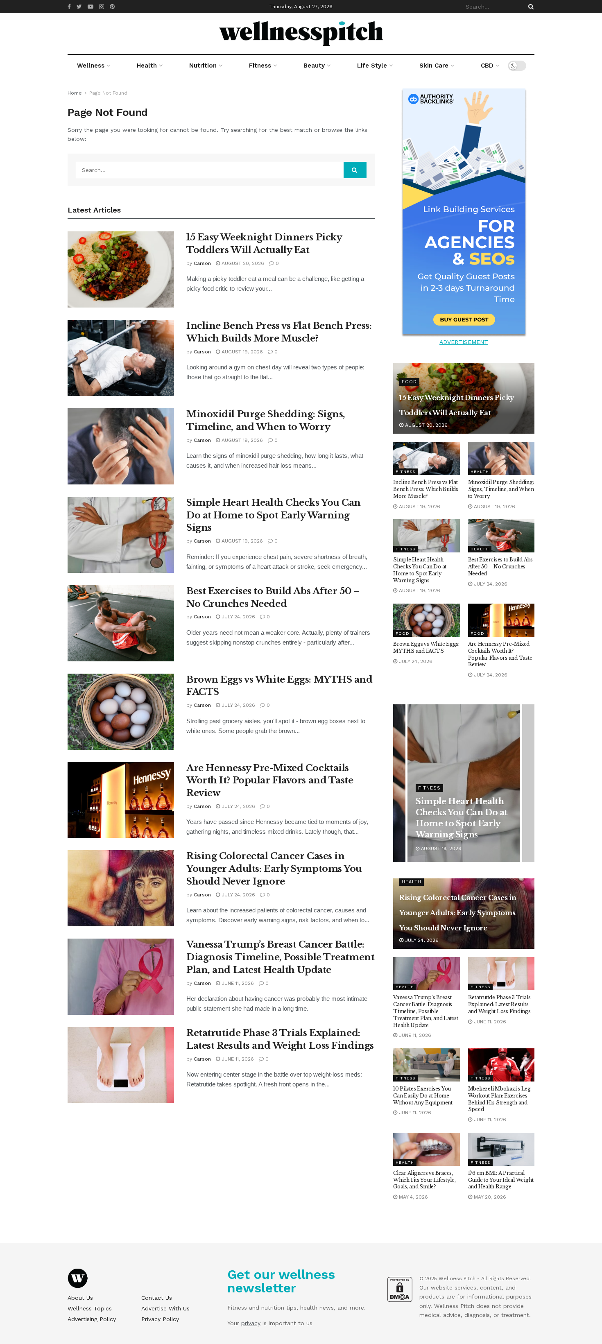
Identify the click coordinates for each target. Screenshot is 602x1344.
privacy (250, 1323)
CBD (487, 65)
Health (147, 65)
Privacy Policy (160, 1319)
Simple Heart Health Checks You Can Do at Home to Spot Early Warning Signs (273, 515)
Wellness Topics (90, 1308)
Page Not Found (108, 93)
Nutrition (203, 65)
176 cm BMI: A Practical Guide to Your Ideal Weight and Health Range (501, 1180)
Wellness (90, 65)
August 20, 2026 (242, 263)
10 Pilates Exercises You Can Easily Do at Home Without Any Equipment (423, 1096)
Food (409, 382)
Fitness (260, 65)
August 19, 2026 (241, 352)
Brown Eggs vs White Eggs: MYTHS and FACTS (426, 647)
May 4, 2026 (412, 1197)
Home (75, 93)
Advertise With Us (165, 1308)
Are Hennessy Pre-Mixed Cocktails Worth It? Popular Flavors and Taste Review (269, 781)
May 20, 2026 (489, 1197)
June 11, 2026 (237, 983)
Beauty (314, 65)
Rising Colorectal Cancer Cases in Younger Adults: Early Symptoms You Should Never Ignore (274, 869)
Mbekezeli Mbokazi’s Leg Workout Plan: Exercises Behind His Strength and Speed (499, 1099)
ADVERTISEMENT (463, 342)
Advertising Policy (92, 1319)
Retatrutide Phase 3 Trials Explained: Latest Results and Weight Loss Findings (499, 1004)
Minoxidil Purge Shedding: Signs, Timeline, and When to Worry (501, 489)
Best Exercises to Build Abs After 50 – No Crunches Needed (500, 567)
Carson (202, 263)
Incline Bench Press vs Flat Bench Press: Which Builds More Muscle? (425, 489)
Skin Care (433, 65)
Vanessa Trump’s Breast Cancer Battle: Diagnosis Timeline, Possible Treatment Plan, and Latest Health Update (280, 957)
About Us (80, 1297)
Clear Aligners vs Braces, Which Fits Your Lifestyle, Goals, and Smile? (424, 1180)
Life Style (372, 65)
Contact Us (156, 1297)
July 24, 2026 (237, 617)
